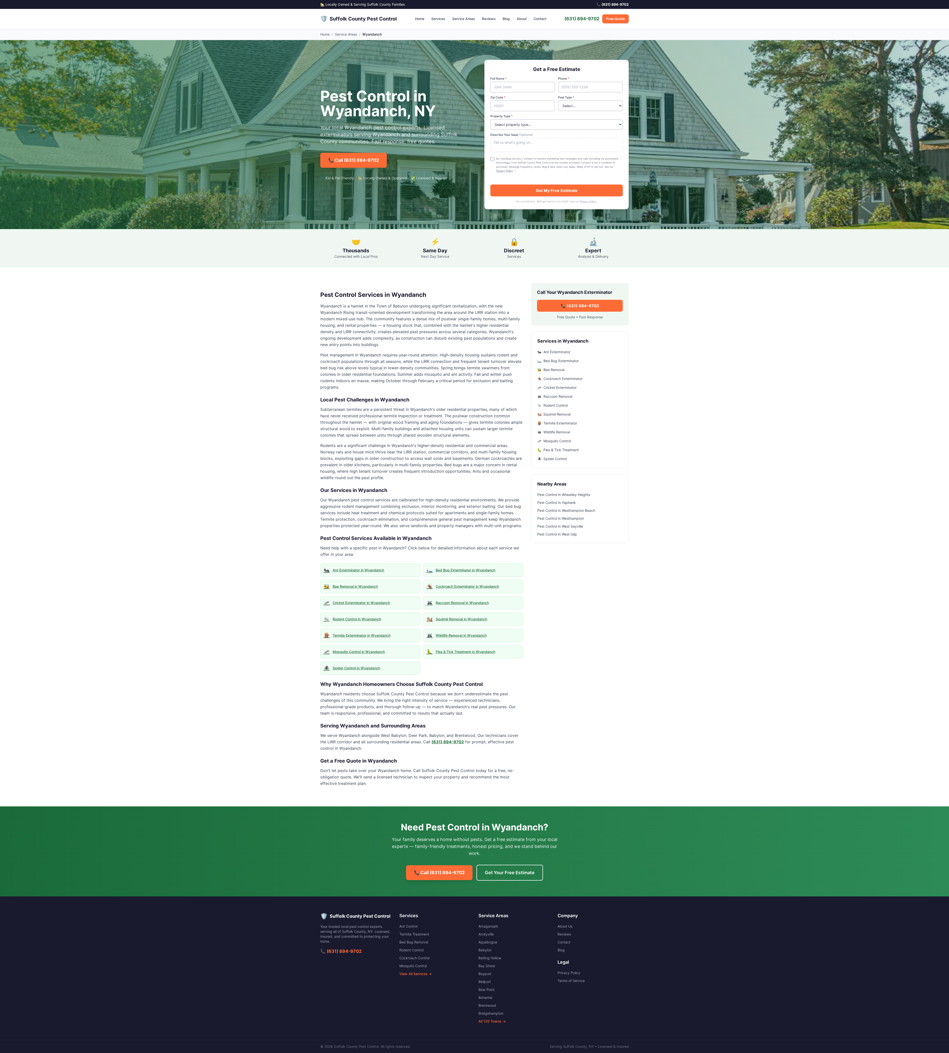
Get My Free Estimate (557, 190)
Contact (540, 19)
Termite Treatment (414, 934)
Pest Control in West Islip (557, 534)
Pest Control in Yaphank (556, 502)
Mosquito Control (413, 966)
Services (438, 19)
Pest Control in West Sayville (560, 526)
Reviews (489, 19)
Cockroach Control (414, 958)
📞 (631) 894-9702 (580, 305)
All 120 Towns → (492, 1021)
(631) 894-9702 (581, 18)
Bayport (484, 974)
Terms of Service (571, 981)
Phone (563, 78)
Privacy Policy (504, 170)
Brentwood (487, 1005)
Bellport (484, 982)
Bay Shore (486, 966)
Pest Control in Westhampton (560, 518)
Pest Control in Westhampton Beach (566, 510)
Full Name (498, 78)
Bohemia (485, 997)
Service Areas (463, 19)
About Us (565, 926)
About (522, 19)
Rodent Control (411, 950)
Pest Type (566, 97)
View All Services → (415, 974)
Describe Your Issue (511, 135)
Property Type (501, 116)
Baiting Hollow (489, 958)
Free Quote (615, 19)
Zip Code (497, 97)
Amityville (486, 934)
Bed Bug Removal (413, 942)
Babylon (485, 950)
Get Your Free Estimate (510, 872)
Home (419, 19)
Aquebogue (487, 942)
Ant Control (408, 926)
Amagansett (488, 926)
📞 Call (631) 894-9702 (353, 160)
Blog (506, 19)
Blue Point (486, 989)
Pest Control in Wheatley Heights (563, 494)
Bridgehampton (490, 1013)
